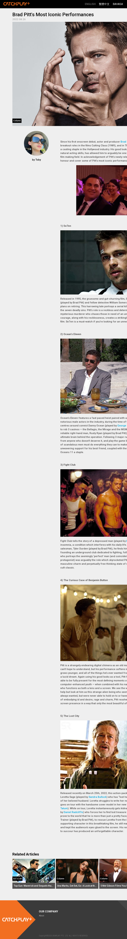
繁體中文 (104, 4)
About (41, 916)
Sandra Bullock (97, 796)
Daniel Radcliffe (73, 812)
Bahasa (118, 4)
